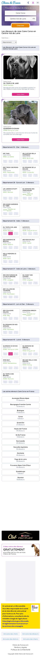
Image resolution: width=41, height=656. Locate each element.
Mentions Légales (20, 647)
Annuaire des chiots (10, 634)
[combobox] (20, 13)
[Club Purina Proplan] (20, 535)
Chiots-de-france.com (20, 645)
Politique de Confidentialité (20, 650)
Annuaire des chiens (30, 639)
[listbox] (33, 18)
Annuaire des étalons (10, 639)
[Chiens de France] (11, 2)
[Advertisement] (20, 507)
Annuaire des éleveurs (30, 634)
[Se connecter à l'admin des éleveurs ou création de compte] (33, 2)
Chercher (20, 25)
